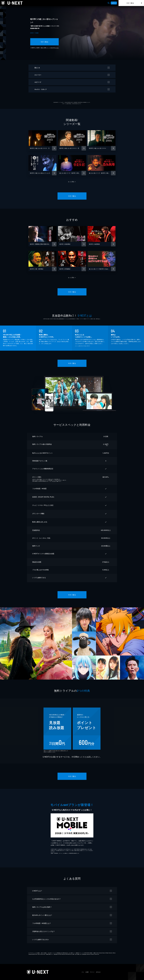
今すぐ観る (130, 3)
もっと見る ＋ (72, 181)
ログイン (114, 3)
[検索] (108, 3)
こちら (57, 47)
